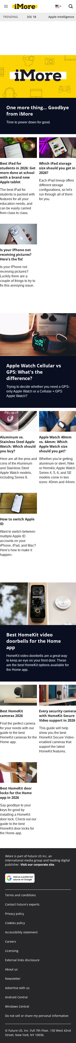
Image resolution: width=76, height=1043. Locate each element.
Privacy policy (14, 914)
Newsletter (12, 979)
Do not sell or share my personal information (37, 1016)
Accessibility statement (21, 932)
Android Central (16, 997)
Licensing (11, 951)
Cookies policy (15, 923)
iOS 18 (31, 17)
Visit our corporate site (37, 864)
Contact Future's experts (22, 904)
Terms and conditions (20, 895)
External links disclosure (22, 960)
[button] (71, 6)
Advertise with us (17, 988)
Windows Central (17, 1006)
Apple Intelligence (61, 17)
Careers (10, 941)
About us (11, 969)
